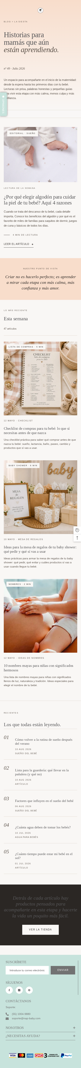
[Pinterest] (29, 990)
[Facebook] (9, 990)
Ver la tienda (40, 929)
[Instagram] (19, 990)
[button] (3, 104)
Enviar (62, 970)
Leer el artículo (16, 244)
